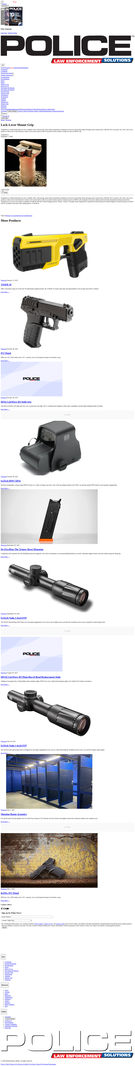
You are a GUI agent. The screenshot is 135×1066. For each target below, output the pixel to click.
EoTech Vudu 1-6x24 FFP (14, 618)
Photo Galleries (47, 109)
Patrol (2, 81)
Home (3, 120)
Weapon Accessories (11, 215)
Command (4, 69)
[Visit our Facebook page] (2, 909)
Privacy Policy (5, 1064)
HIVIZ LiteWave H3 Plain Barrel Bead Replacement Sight (30, 677)
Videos (23, 2)
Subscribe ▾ (5, 6)
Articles (19, 2)
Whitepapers (23, 109)
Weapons (4, 106)
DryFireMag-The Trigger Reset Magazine (22, 549)
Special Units (5, 91)
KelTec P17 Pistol (10, 893)
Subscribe (4, 33)
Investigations (5, 77)
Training (3, 98)
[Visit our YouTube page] (8, 909)
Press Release (29, 111)
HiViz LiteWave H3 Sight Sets (16, 402)
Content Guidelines (39, 111)
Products (39, 109)
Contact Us (21, 111)
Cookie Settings (12, 111)
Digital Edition (12, 33)
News (15, 2)
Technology (4, 95)
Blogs (11, 109)
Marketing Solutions (51, 111)
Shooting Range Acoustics (14, 814)
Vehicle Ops (4, 102)
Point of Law (5, 84)
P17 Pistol (6, 353)
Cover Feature (8, 2)
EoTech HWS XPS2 (11, 481)
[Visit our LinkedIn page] (6, 909)
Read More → (5, 292)
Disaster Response (6, 73)
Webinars (29, 2)
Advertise (4, 111)
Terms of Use (14, 1064)
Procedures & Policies (8, 88)
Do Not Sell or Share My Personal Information (41, 1064)
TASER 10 (6, 284)
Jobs (53, 109)
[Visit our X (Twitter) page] (4, 909)
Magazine (16, 109)
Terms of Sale (22, 1064)
